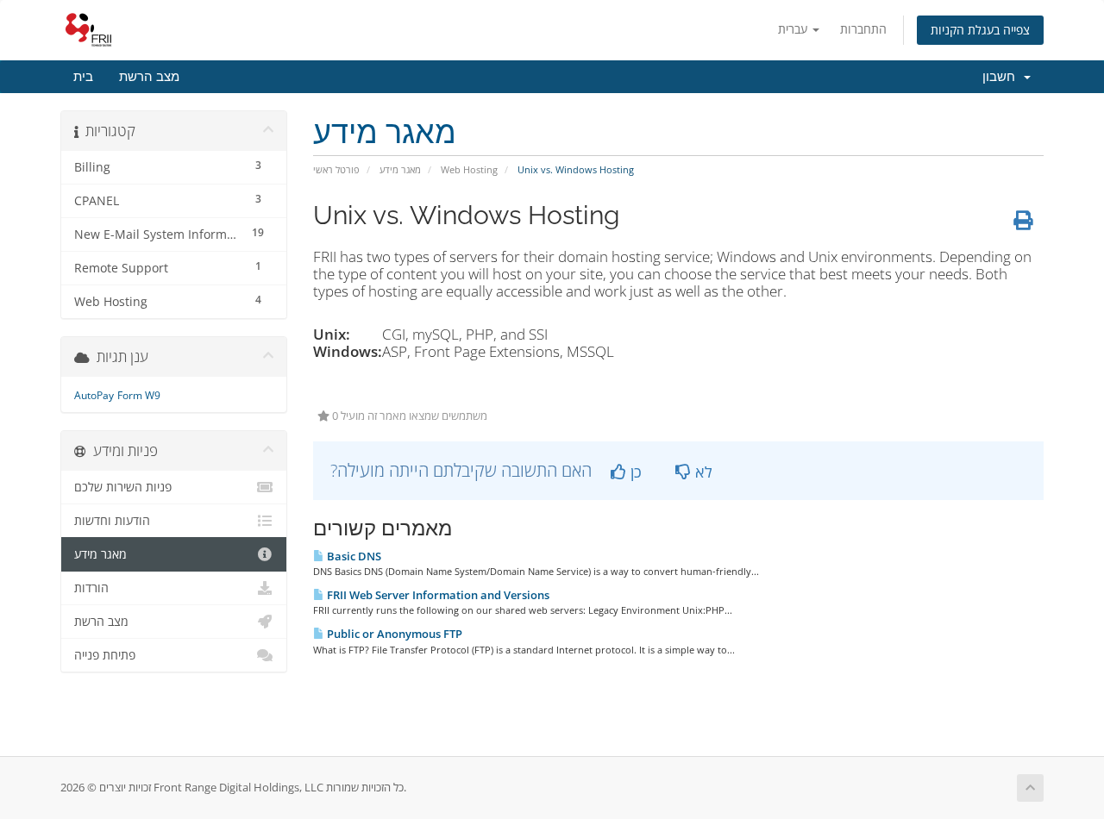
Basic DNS (352, 556)
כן (634, 471)
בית (83, 76)
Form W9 (138, 395)
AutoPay (94, 395)
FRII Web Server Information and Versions (436, 595)
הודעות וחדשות (112, 520)
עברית (794, 29)
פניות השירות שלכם (123, 487)
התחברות (863, 29)
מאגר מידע (400, 169)
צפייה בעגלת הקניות (980, 30)
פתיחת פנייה (104, 655)
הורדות (91, 588)
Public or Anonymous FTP (393, 633)
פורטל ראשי (336, 169)
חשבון (1002, 76)
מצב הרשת (149, 76)
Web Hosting (469, 169)
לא (701, 471)
